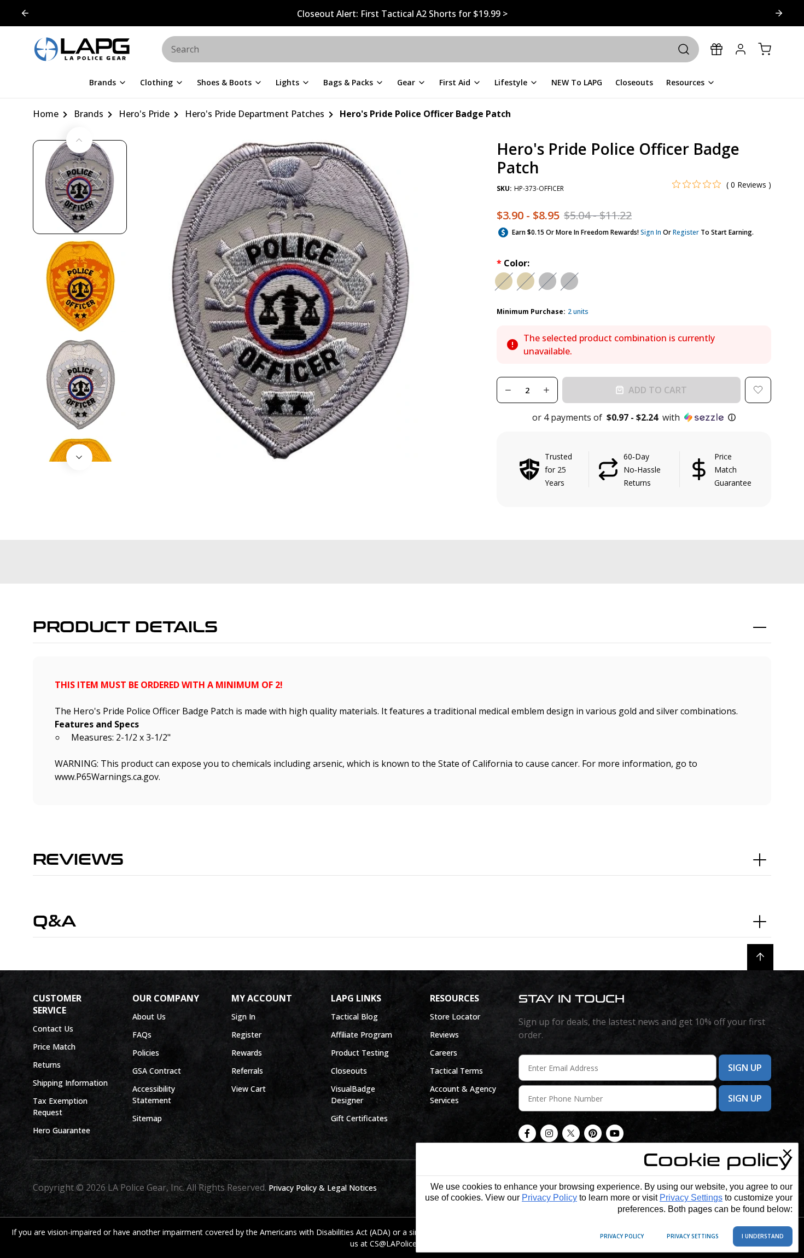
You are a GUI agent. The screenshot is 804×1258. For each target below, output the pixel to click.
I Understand (763, 1236)
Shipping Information (70, 1083)
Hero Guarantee (61, 1130)
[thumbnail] (79, 187)
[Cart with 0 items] (764, 49)
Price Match (54, 1046)
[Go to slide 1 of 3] (779, 13)
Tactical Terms (456, 1070)
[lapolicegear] (82, 49)
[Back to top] (760, 957)
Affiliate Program (361, 1034)
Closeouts (349, 1070)
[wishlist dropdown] (758, 390)
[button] (634, 417)
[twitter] (571, 1133)
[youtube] (615, 1133)
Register (686, 232)
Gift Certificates (359, 1118)
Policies (145, 1052)
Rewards (246, 1052)
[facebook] (527, 1133)
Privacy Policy (549, 1197)
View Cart (248, 1089)
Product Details (125, 627)
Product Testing (360, 1052)
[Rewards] (716, 49)
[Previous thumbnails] (79, 140)
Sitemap (147, 1118)
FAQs (142, 1034)
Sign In (650, 232)
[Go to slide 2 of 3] (25, 13)
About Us (149, 1016)
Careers (443, 1052)
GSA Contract (156, 1070)
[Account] (740, 49)
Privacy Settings (691, 1197)
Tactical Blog (354, 1016)
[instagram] (549, 1133)
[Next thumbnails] (79, 457)
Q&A (54, 921)
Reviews (78, 860)
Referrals (247, 1070)
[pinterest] (593, 1133)
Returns (47, 1064)
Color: (513, 263)
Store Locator (455, 1016)
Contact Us (53, 1028)
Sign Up (745, 1068)
